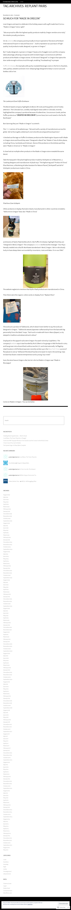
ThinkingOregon (10, 2)
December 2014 (7, 809)
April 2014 (6, 828)
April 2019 (6, 691)
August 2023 (6, 580)
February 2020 (7, 667)
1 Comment (17, 15)
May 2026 (6, 502)
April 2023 (6, 589)
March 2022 (6, 620)
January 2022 (6, 625)
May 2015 (5, 798)
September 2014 (7, 816)
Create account (7, 883)
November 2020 (7, 646)
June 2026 (6, 499)
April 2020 (6, 663)
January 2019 (6, 698)
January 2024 (6, 568)
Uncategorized (7, 871)
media (5, 869)
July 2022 (5, 611)
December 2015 (7, 781)
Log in (5, 886)
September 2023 (7, 577)
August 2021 (6, 632)
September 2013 (7, 845)
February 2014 (7, 833)
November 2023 (7, 573)
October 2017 (6, 729)
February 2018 (7, 719)
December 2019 (7, 672)
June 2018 (6, 715)
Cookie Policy (30, 904)
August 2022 (6, 608)
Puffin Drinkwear (9, 66)
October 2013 (6, 843)
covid (4, 859)
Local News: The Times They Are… (28, 457)
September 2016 (7, 760)
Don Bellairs (12, 463)
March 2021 (6, 637)
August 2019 (6, 682)
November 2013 (7, 840)
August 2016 (6, 762)
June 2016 (6, 767)
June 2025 (5, 528)
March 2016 (6, 774)
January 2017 (6, 750)
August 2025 (6, 523)
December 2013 (7, 838)
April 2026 (6, 504)
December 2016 (7, 753)
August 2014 (6, 819)
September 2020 (7, 651)
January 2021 (6, 641)
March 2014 (6, 831)
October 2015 (6, 786)
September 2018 (7, 708)
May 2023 (5, 587)
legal (4, 866)
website (10, 41)
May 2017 (5, 741)
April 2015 (5, 800)
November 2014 (7, 812)
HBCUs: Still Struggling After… (29, 481)
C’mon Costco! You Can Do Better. (12, 443)
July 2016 (5, 764)
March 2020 (6, 665)
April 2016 (6, 772)
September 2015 (7, 788)
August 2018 (6, 710)
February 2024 (7, 566)
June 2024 (6, 556)
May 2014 (5, 826)
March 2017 (6, 745)
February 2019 (7, 696)
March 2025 (6, 535)
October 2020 (7, 648)
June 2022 (5, 613)
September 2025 (7, 521)
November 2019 (7, 674)
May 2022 (5, 615)
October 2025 (6, 518)
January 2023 (6, 596)
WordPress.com (7, 893)
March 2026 (6, 506)
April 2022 (6, 618)
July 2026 (5, 497)
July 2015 (5, 793)
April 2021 (5, 634)
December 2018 (7, 701)
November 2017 (7, 726)
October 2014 (7, 814)
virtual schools (7, 874)
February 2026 (7, 509)
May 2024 (6, 558)
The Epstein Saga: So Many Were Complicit (14, 445)
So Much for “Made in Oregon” (21, 18)
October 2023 (6, 575)
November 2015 (7, 783)
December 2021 (7, 627)
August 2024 (6, 551)
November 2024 (7, 544)
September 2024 (7, 549)
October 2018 (7, 705)
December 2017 (7, 724)
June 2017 (5, 738)
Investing (5, 864)
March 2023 (6, 592)
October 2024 (7, 547)
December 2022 (7, 599)
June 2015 (5, 795)
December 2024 (7, 542)
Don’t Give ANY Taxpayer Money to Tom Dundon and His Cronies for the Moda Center (25, 440)
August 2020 (6, 653)
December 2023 (7, 570)
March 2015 (6, 802)
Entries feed (6, 888)
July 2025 (5, 525)
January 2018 (6, 722)
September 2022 (7, 606)
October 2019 (7, 677)
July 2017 (5, 736)
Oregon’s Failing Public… (23, 463)
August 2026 (6, 495)
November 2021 (7, 629)
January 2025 (6, 540)
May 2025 (5, 530)
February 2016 (7, 776)
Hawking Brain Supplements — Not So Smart (15, 436)
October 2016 (7, 757)
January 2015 (6, 807)
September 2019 (7, 679)
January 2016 (6, 779)
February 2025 (7, 537)
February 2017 (7, 748)
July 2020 (5, 655)
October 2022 (6, 603)
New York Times (54, 349)
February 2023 (7, 594)
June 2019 (6, 686)
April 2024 (6, 561)
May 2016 (5, 769)
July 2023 (5, 582)
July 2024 (5, 554)
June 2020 (6, 658)
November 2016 (7, 755)
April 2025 (6, 532)
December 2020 (7, 644)
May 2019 (5, 689)
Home (21, 1)
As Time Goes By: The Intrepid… (28, 469)
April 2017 (5, 743)
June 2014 (6, 824)
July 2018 (5, 712)
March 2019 (6, 693)
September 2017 (7, 731)
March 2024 (6, 563)
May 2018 (5, 717)
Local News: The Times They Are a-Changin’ (14, 438)
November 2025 (7, 516)
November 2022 (7, 601)
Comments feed (7, 890)
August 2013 (6, 847)
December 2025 (7, 513)
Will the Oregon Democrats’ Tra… (28, 475)
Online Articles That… (14, 481)
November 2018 (7, 703)
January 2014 (6, 835)
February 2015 (7, 805)
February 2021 (7, 639)
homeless (6, 862)
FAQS (8, 129)
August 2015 (6, 790)
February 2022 (7, 622)
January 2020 (6, 670)
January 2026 (6, 511)
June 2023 (5, 584)
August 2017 (6, 734)
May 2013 (5, 850)
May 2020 (6, 660)
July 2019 (5, 684)
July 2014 (5, 821)
